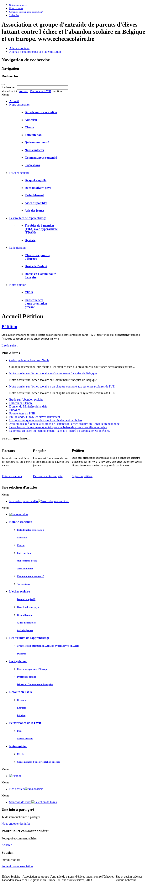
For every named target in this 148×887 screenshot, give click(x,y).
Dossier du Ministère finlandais (28, 406)
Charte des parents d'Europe (32, 669)
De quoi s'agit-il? (35, 180)
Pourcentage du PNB (22, 413)
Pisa (19, 730)
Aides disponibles (36, 203)
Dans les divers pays (38, 187)
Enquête (21, 707)
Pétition (9, 326)
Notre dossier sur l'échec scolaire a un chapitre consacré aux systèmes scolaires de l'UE (62, 386)
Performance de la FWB (25, 723)
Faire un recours (12, 476)
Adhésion (31, 119)
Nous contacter (16, 8)
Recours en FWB (40, 91)
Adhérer (7, 845)
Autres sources (25, 738)
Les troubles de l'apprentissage (29, 637)
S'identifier (14, 15)
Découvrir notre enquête (47, 476)
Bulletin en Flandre (21, 403)
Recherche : (9, 87)
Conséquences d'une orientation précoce (36, 303)
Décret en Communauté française (35, 684)
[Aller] (3, 84)
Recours (21, 700)
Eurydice (14, 410)
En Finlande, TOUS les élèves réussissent (34, 416)
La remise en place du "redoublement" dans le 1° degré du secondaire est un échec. (59, 430)
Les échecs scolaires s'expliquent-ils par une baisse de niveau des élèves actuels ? (58, 427)
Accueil (23, 91)
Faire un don (33, 134)
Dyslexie (30, 240)
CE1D (29, 292)
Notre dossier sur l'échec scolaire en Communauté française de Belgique (53, 373)
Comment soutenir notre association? (26, 12)
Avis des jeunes (34, 210)
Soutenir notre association (17, 866)
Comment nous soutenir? (41, 157)
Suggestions (32, 165)
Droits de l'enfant (36, 266)
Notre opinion (18, 746)
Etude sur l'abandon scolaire (26, 399)
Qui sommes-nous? (18, 5)
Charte (29, 127)
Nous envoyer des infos (16, 823)
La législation (18, 661)
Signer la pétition (82, 476)
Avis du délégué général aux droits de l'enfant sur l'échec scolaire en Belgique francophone (64, 423)
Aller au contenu (19, 48)
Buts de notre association (41, 112)
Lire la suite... (10, 345)
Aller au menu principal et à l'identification (35, 51)
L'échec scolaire (19, 591)
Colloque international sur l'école (29, 360)
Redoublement (34, 195)
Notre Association (20, 522)
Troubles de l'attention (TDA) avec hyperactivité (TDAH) (41, 229)
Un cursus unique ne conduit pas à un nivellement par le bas (45, 420)
